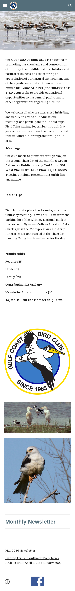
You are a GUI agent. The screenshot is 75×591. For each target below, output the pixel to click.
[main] (37, 81)
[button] (5, 5)
